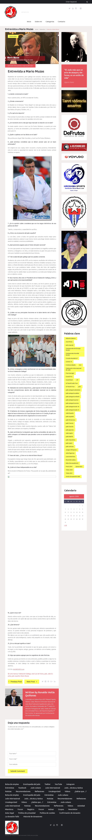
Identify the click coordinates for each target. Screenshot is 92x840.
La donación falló (12, 816)
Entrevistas (42, 29)
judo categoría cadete (72, 393)
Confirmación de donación (69, 813)
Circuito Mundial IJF (72, 358)
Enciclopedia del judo (31, 784)
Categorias (50, 22)
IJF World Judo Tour (72, 383)
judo (45, 674)
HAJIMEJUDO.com (18, 669)
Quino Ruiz (79, 466)
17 (65, 516)
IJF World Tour (70, 386)
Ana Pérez (69, 341)
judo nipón (69, 443)
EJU (80, 365)
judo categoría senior (72, 403)
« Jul (65, 525)
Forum (20, 809)
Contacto (61, 22)
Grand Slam (69, 380)
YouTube (58, 784)
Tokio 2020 (69, 470)
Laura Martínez (70, 456)
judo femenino (70, 420)
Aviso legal (9, 813)
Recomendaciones (23, 791)
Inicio (29, 22)
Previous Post (16, 682)
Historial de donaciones (32, 816)
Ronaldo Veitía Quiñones (15, 66)
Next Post (31, 682)
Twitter (47, 784)
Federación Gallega (24, 674)
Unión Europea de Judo (73, 476)
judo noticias (70, 446)
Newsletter (73, 809)
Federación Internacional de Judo (73, 369)
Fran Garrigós (70, 373)
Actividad (81, 806)
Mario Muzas (25, 676)
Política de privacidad (26, 813)
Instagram (70, 784)
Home (36, 29)
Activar (51, 809)
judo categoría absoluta (73, 390)
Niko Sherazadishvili (72, 463)
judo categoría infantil (72, 396)
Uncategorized (54, 791)
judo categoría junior (72, 400)
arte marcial (14, 674)
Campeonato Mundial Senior (72, 354)
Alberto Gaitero (71, 338)
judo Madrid (69, 436)
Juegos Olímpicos (71, 450)
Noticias (8, 791)
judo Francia (69, 423)
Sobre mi (38, 22)
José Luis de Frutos (37, 674)
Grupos (61, 809)
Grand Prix (69, 376)
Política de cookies (47, 813)
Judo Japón (69, 433)
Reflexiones (39, 791)
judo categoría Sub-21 (72, 410)
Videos (67, 791)
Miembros (9, 809)
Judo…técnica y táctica (73, 788)
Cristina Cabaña (70, 365)
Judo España (69, 413)
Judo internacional (52, 788)
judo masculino (70, 440)
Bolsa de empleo (12, 784)
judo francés (69, 426)
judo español (16, 676)
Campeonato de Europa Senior (73, 349)
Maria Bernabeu (71, 460)
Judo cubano (36, 788)
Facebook (22, 788)
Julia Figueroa (70, 453)
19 (71, 516)
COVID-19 (69, 361)
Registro (30, 809)
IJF (77, 380)
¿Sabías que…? (80, 791)
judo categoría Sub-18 (72, 406)
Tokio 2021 (69, 473)
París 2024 (69, 466)
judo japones (70, 430)
